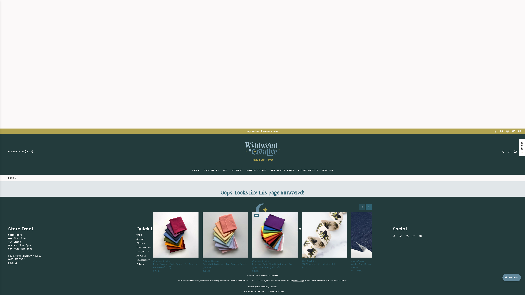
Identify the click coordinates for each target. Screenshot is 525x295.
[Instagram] (501, 131)
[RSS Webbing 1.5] (324, 234)
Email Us (12, 262)
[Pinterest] (507, 131)
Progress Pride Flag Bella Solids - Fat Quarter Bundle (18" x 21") (272, 265)
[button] (362, 207)
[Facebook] (495, 131)
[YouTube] (514, 131)
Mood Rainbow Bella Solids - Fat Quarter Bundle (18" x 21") (175, 265)
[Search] (503, 152)
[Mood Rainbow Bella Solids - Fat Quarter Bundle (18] (176, 234)
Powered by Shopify (276, 291)
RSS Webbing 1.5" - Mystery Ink (319, 264)
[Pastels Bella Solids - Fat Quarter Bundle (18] (225, 234)
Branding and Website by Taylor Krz (262, 286)
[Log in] (509, 152)
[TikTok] (520, 131)
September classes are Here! (262, 131)
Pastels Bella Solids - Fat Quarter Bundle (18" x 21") (225, 265)
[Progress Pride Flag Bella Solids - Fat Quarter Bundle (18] (275, 234)
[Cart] (515, 152)
